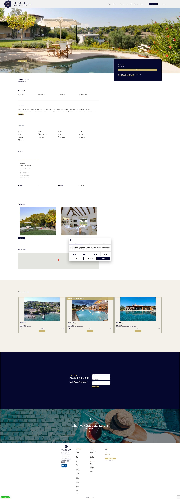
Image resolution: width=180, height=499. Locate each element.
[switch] (84, 254)
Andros (77, 453)
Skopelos (77, 487)
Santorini (77, 482)
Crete (77, 460)
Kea (76, 466)
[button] (110, 4)
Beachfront (91, 452)
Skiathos (77, 486)
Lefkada (77, 469)
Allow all (103, 258)
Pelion (77, 477)
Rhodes (77, 481)
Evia (76, 461)
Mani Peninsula (78, 470)
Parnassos (77, 473)
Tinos (77, 491)
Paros (77, 474)
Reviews (91, 471)
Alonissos (77, 452)
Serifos (77, 483)
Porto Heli (21, 323)
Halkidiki (77, 462)
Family (91, 453)
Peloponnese (78, 478)
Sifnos (77, 485)
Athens (77, 456)
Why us (91, 463)
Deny (76, 258)
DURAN (93, 497)
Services (91, 464)
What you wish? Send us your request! (90, 426)
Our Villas (91, 449)
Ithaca (77, 465)
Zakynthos (77, 493)
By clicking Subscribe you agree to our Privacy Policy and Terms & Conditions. (110, 460)
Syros (77, 490)
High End (91, 456)
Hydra (77, 464)
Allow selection (90, 258)
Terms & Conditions (93, 468)
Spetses (77, 489)
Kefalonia (77, 468)
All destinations (78, 449)
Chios (77, 457)
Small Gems (92, 457)
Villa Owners (92, 467)
